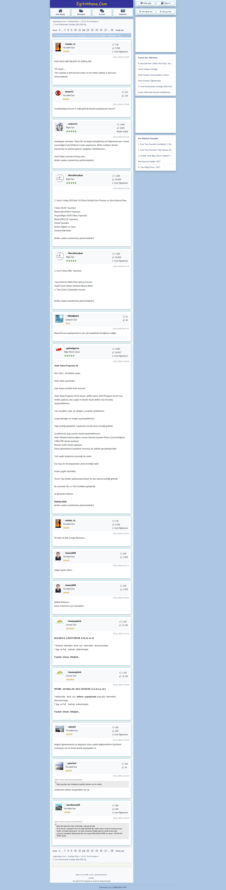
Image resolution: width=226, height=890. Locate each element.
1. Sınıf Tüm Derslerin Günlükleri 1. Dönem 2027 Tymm (156, 144)
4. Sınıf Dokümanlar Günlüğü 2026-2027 (155, 86)
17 (105, 30)
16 (101, 30)
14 (92, 30)
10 (75, 30)
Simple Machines (101, 875)
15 (96, 30)
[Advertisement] (155, 34)
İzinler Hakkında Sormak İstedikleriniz (154, 92)
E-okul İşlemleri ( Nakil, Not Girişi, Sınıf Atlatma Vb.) (156, 63)
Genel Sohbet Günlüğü (147, 69)
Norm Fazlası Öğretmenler (149, 81)
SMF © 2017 (89, 875)
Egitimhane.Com (105, 887)
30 (112, 30)
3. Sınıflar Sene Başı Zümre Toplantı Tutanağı (156, 156)
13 (88, 30)
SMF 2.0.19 (80, 875)
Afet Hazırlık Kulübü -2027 (149, 161)
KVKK (124, 887)
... (62, 30)
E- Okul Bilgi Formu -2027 (149, 167)
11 (80, 30)
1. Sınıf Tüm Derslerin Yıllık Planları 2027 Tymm (156, 150)
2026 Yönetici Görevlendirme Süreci (153, 75)
